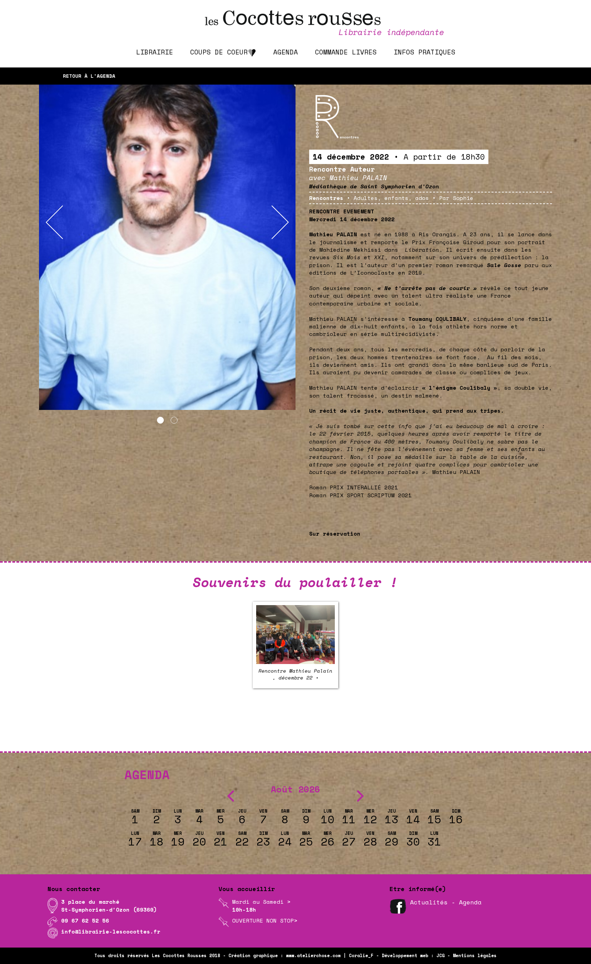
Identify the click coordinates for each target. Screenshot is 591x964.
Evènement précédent (171, 719)
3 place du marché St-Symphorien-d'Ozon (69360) (109, 905)
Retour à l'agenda (89, 75)
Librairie (154, 52)
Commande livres (346, 52)
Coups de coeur (219, 52)
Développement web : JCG (413, 955)
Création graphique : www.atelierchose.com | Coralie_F (300, 955)
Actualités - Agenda (446, 902)
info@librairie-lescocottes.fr (110, 931)
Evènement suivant (423, 719)
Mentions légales (475, 955)
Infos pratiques (424, 52)
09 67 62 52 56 (85, 920)
